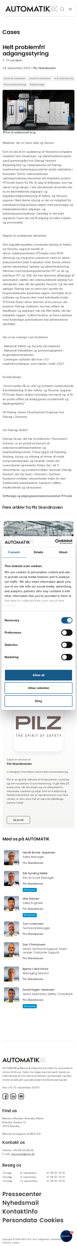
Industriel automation (40, 78)
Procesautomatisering (15, 84)
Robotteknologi (37, 84)
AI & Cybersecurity (63, 78)
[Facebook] (5, 1098)
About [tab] (63, 552)
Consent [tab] (14, 552)
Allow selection (38, 688)
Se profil (18, 820)
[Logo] (31, 9)
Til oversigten (14, 60)
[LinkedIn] (13, 1098)
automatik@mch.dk (23, 1154)
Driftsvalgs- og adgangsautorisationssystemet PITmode (37, 496)
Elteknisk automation (14, 78)
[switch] (66, 632)
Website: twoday (11, 1242)
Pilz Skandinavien (44, 68)
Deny (38, 701)
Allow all (38, 675)
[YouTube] (21, 1098)
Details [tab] (38, 552)
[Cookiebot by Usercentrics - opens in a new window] (55, 541)
